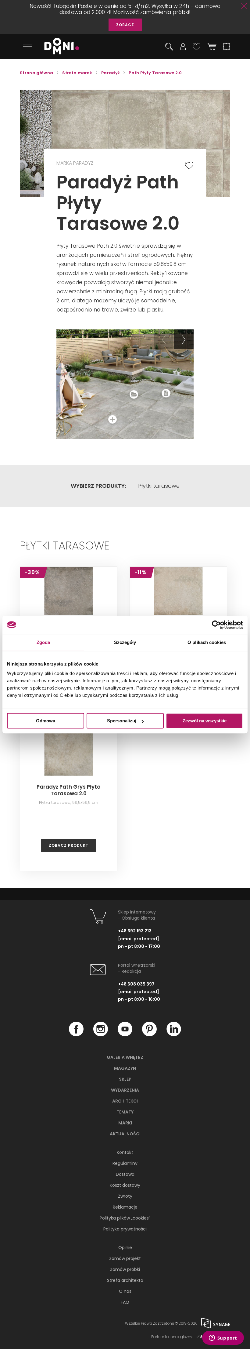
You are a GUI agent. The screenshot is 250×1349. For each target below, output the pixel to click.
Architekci (125, 1101)
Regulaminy (125, 1163)
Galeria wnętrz (125, 1057)
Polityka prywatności (125, 1229)
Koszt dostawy (125, 1185)
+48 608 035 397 (136, 984)
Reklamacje (125, 1207)
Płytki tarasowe (159, 486)
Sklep (125, 1079)
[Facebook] (76, 1034)
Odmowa (45, 720)
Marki (125, 1123)
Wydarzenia (125, 1090)
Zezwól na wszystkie (205, 720)
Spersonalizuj (121, 720)
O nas (125, 1291)
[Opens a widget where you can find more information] (223, 1338)
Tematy (125, 1112)
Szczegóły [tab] (125, 642)
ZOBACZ (125, 24)
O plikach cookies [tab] (207, 642)
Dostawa (125, 1174)
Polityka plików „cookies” (125, 1218)
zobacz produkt (68, 845)
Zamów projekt (125, 1258)
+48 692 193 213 (135, 931)
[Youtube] (125, 1034)
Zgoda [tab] (43, 642)
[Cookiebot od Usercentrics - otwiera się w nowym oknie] (216, 624)
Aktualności (125, 1134)
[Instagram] (100, 1034)
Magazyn (125, 1068)
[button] (163, 339)
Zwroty (125, 1196)
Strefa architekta (125, 1280)
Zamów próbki (125, 1269)
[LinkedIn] (173, 1034)
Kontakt (125, 1152)
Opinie (125, 1247)
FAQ (125, 1302)
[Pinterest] (149, 1034)
